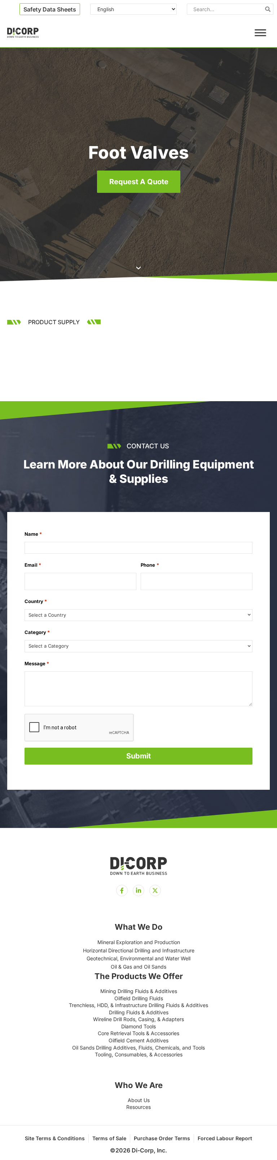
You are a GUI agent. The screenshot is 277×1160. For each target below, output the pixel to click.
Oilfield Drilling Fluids (138, 998)
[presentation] (79, 728)
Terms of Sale (109, 1138)
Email (33, 565)
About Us (139, 1100)
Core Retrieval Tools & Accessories (138, 1033)
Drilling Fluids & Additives (138, 1012)
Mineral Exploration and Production (138, 942)
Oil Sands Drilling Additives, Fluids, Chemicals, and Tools (138, 1048)
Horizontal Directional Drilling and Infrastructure (138, 950)
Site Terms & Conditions (55, 1138)
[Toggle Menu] (260, 32)
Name (33, 534)
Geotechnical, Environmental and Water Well (138, 958)
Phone (150, 565)
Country (36, 601)
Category (37, 632)
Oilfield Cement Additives (138, 1040)
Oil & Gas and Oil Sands (138, 967)
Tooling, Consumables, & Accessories (139, 1054)
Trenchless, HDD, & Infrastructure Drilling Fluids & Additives (138, 1005)
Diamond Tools (138, 1026)
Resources (138, 1107)
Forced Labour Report (225, 1138)
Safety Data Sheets (49, 9)
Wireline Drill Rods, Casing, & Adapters (138, 1019)
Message (37, 663)
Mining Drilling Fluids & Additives (138, 991)
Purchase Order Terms (162, 1138)
